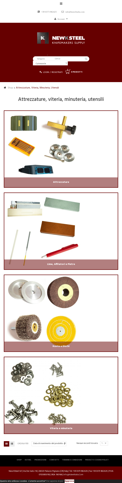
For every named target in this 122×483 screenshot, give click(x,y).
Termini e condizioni (72, 460)
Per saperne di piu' (54, 481)
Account (61, 19)
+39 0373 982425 (49, 12)
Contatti (54, 460)
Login (46, 72)
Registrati (57, 72)
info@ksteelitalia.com (75, 12)
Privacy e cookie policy (97, 460)
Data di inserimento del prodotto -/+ (49, 443)
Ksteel (28, 460)
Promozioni (40, 460)
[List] (12, 444)
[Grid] (6, 444)
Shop (10, 88)
